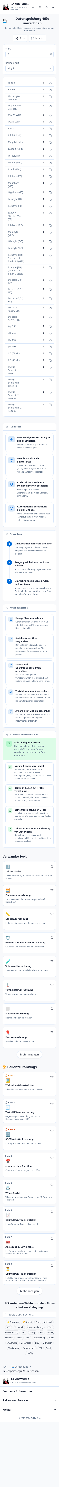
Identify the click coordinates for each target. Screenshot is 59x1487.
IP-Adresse (12, 1342)
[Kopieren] (50, 83)
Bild (41, 1332)
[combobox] (29, 68)
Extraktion (47, 1342)
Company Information (17, 1391)
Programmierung (35, 1327)
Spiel (48, 1348)
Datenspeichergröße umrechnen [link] (21, 1370)
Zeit (24, 1332)
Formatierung (29, 1348)
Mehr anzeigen (29, 1054)
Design (33, 1332)
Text (37, 1322)
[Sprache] (40, 6)
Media (7, 1409)
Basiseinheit (12, 62)
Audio (51, 1337)
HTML (49, 1327)
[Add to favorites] (52, 866)
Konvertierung (11, 1332)
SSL (40, 1348)
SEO (8, 1327)
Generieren (26, 1342)
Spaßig (29, 1353)
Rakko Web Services (15, 1400)
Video (19, 1337)
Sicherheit (18, 1327)
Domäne (9, 1337)
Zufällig (50, 1332)
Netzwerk (47, 1322)
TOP (5, 1366)
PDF (28, 1337)
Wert (8, 48)
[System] (46, 6)
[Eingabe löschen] (51, 54)
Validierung (13, 1348)
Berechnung (39, 1337)
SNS (37, 1342)
